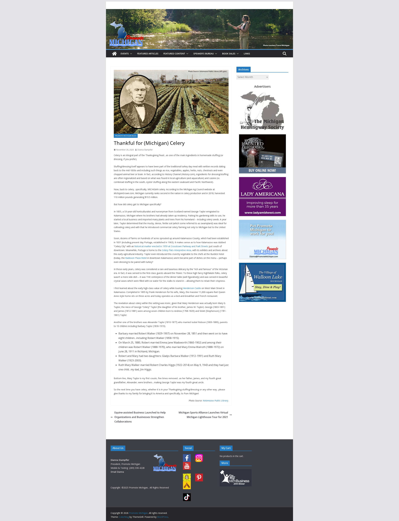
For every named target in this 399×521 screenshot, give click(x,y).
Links (247, 53)
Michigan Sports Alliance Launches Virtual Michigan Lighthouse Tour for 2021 (203, 415)
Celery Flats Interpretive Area (176, 250)
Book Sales (228, 53)
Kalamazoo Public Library (215, 400)
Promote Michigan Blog (125, 136)
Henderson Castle (192, 288)
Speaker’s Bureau (203, 53)
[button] (130, 53)
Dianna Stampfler (145, 149)
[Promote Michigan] (199, 11)
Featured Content (174, 53)
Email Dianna (117, 471)
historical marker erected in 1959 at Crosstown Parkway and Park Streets (171, 246)
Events (125, 53)
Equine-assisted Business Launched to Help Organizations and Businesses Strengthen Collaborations (140, 417)
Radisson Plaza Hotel (136, 257)
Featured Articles (147, 53)
